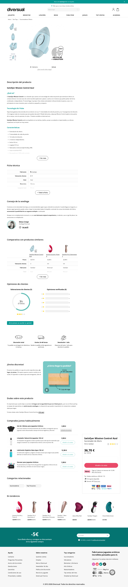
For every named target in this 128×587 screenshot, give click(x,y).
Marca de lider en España (64, 2)
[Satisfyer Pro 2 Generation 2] (34, 507)
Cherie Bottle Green (108, 516)
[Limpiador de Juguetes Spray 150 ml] (11, 441)
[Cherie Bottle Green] (109, 507)
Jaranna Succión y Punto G (17, 516)
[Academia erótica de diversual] (100, 564)
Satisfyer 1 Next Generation (62, 516)
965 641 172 (101, 476)
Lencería (42, 15)
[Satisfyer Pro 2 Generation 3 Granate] (49, 507)
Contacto (11, 557)
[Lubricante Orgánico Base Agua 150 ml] (11, 453)
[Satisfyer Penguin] (94, 507)
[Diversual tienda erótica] (23, 9)
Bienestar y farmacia (71, 563)
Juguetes (11, 15)
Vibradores (67, 560)
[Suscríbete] (107, 536)
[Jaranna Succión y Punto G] (19, 507)
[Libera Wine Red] (79, 507)
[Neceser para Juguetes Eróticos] (11, 465)
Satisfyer (34, 172)
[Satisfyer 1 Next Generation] (64, 507)
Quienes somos (41, 557)
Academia (116, 15)
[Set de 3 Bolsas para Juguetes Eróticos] (11, 429)
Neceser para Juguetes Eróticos (27, 462)
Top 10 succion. (31, 486)
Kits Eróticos (68, 566)
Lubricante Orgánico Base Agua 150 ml (30, 450)
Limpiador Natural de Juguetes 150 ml (30, 438)
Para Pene (70, 15)
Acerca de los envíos (15, 563)
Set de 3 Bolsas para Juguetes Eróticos (30, 426)
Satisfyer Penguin (92, 516)
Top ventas (100, 15)
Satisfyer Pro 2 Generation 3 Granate (48, 516)
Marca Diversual (41, 563)
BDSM (56, 15)
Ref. (85, 453)
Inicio (9, 19)
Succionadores (14, 486)
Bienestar (26, 15)
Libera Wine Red (77, 516)
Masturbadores (69, 569)
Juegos (85, 15)
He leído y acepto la (92, 540)
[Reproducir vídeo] (47, 390)
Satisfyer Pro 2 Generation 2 (32, 516)
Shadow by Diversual (71, 576)
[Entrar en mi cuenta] (113, 9)
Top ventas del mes (70, 573)
